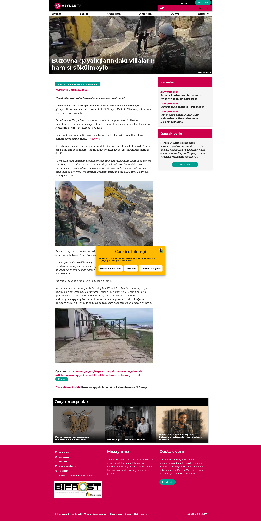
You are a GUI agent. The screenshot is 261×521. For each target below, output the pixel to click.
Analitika (145, 13)
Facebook (63, 452)
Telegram (63, 471)
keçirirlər (94, 138)
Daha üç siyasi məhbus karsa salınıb (182, 106)
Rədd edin (131, 268)
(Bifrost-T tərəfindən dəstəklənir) (75, 475)
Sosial (84, 13)
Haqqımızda (116, 514)
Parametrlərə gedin (151, 268)
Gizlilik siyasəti (141, 514)
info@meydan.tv (67, 466)
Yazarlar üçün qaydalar (95, 514)
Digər (201, 13)
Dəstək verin (203, 2)
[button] (208, 13)
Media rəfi (77, 514)
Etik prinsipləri (61, 514)
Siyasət (56, 13)
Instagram (63, 457)
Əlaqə (128, 514)
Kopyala (61, 378)
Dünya (174, 13)
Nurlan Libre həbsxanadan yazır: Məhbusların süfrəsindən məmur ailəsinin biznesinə (180, 118)
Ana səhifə (62, 387)
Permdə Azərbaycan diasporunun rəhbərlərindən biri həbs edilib (180, 97)
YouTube (62, 461)
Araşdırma (114, 13)
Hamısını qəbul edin (110, 268)
